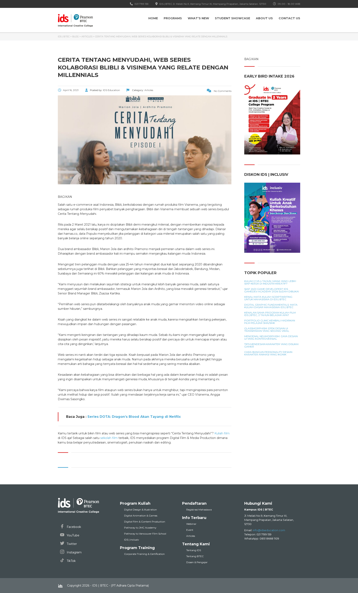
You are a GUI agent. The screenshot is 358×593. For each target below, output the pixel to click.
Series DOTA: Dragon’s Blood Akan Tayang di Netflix (134, 417)
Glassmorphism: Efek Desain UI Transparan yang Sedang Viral (266, 329)
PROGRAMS (173, 18)
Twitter (71, 544)
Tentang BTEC (195, 556)
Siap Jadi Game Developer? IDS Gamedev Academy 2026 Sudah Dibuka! (271, 290)
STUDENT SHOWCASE (232, 18)
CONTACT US (289, 18)
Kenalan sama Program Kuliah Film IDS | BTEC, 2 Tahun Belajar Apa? (270, 313)
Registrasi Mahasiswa (199, 509)
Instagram (74, 552)
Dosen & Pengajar (197, 562)
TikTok (71, 561)
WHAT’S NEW (198, 18)
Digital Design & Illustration (140, 509)
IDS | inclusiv (131, 539)
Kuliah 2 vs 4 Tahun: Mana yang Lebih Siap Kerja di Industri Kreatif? (270, 282)
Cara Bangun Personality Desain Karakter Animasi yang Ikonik (268, 353)
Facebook (73, 527)
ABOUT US (264, 18)
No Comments (222, 90)
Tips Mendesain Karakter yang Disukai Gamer (271, 345)
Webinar (191, 523)
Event (189, 529)
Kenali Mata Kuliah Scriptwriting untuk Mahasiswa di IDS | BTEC (268, 298)
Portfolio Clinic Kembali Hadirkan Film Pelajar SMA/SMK (269, 321)
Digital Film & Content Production (144, 521)
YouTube (72, 535)
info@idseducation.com (269, 530)
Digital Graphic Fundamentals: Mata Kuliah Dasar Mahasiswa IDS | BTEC (271, 306)
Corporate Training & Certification (144, 553)
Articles (190, 535)
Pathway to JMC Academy (140, 527)
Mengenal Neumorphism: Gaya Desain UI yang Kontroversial (271, 337)
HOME (153, 18)
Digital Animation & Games (140, 515)
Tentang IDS (193, 550)
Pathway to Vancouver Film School (145, 533)
